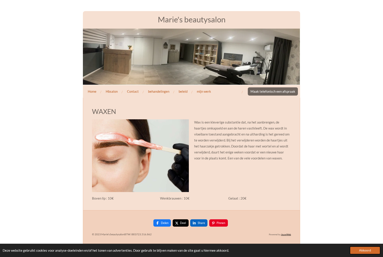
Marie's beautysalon (191, 19)
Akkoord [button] (365, 250)
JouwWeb (286, 234)
